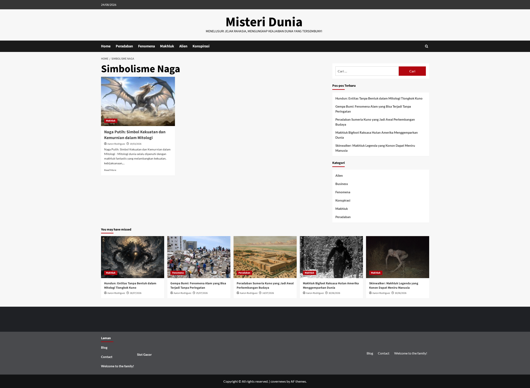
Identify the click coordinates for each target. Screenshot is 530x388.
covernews (278, 381)
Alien (183, 46)
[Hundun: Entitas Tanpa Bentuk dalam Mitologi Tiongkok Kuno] (132, 257)
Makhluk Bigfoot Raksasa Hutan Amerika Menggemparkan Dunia (376, 135)
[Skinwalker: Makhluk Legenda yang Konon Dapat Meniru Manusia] (397, 257)
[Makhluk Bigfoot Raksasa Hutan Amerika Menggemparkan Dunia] (331, 257)
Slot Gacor (144, 354)
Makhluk (167, 46)
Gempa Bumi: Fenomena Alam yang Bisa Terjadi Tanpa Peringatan (373, 109)
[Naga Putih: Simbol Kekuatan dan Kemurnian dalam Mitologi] (138, 101)
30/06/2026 (334, 293)
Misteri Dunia (264, 22)
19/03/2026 (135, 144)
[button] (426, 46)
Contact (106, 357)
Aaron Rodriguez (116, 144)
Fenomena (146, 46)
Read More (110, 170)
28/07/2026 (135, 293)
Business (341, 184)
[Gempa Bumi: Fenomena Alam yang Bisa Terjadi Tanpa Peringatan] (198, 257)
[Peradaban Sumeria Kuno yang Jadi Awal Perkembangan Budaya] (265, 257)
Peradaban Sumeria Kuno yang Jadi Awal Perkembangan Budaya (375, 122)
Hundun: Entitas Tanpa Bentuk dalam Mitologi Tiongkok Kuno (379, 98)
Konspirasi (201, 46)
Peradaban (124, 46)
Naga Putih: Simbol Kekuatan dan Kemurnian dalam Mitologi (134, 135)
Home (106, 46)
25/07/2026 (202, 293)
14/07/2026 (268, 293)
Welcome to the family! (117, 366)
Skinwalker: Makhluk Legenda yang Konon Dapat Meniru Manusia (375, 148)
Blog (104, 347)
